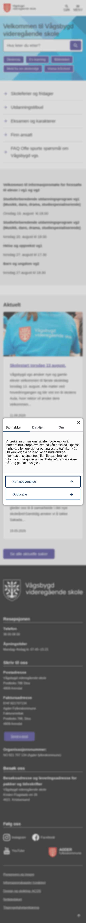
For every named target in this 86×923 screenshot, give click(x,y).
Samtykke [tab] (13, 427)
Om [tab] (61, 427)
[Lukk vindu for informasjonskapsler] (78, 422)
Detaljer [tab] (38, 427)
